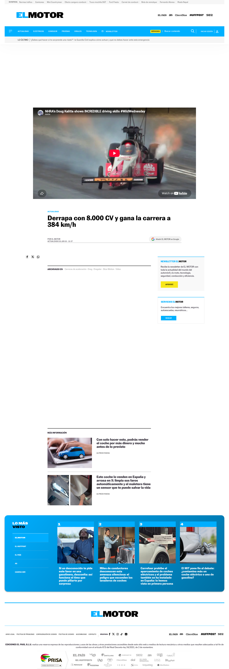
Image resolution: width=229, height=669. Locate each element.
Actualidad (23, 31)
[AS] (171, 15)
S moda (134, 665)
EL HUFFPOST (20, 546)
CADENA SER (20, 572)
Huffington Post (83, 660)
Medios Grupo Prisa (51, 665)
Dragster (98, 269)
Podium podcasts (107, 665)
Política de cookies (66, 634)
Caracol (170, 655)
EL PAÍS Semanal (144, 660)
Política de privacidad (25, 634)
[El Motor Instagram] (118, 634)
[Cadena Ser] (209, 15)
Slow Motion (108, 269)
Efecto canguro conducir (76, 2)
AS (16, 563)
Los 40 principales (94, 655)
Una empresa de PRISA (51, 657)
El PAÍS (79, 655)
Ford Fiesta (114, 2)
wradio (109, 660)
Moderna (92, 665)
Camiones (39, 2)
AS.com (148, 655)
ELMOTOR (20, 538)
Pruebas (66, 31)
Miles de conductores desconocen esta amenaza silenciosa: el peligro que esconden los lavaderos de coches (116, 574)
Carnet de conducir (130, 2)
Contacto (92, 634)
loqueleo (148, 665)
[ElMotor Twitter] (113, 634)
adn (158, 655)
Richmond (77, 665)
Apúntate (169, 285)
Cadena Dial (133, 660)
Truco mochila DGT (98, 2)
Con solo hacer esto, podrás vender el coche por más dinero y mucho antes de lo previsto (122, 443)
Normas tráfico (26, 2)
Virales (77, 31)
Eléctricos (38, 31)
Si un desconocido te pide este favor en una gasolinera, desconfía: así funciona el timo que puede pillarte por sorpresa (75, 576)
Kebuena (167, 660)
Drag (90, 269)
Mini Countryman (54, 2)
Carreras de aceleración (75, 269)
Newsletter (111, 31)
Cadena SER (138, 655)
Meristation (163, 665)
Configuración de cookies (46, 634)
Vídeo (118, 269)
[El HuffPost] (196, 15)
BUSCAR (169, 318)
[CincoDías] (181, 15)
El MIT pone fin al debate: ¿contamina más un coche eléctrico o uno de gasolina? (197, 573)
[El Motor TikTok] (122, 634)
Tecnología (91, 31)
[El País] (162, 15)
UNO (100, 660)
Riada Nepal (183, 2)
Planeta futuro (156, 660)
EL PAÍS (18, 555)
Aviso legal (10, 634)
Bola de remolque (149, 2)
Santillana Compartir (125, 655)
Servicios (155, 31)
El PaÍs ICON (121, 665)
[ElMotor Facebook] (109, 634)
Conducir (52, 31)
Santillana (108, 655)
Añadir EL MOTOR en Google (167, 239)
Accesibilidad (81, 634)
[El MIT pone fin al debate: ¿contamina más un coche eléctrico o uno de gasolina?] (198, 562)
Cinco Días (121, 660)
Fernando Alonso (167, 2)
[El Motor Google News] (126, 634)
